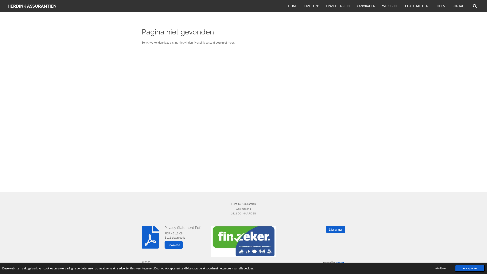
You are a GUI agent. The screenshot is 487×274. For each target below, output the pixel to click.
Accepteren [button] (470, 268)
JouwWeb (340, 262)
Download (173, 245)
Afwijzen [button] (440, 268)
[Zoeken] (474, 6)
